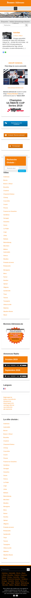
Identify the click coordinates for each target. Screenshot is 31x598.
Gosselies (6, 221)
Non (17, 595)
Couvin (5, 204)
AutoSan (16, 32)
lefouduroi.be (7, 401)
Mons (5, 273)
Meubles (5, 259)
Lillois (5, 235)
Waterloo (6, 308)
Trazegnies (6, 301)
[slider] (24, 365)
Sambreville (6, 290)
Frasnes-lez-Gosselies (10, 211)
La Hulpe (6, 228)
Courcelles (6, 201)
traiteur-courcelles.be (9, 399)
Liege (5, 232)
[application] (15, 365)
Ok (14, 595)
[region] (15, 15)
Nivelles (5, 280)
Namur (5, 277)
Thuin (5, 294)
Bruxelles (6, 187)
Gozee (5, 225)
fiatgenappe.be (7, 397)
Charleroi (6, 190)
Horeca (5, 255)
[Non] (29, 592)
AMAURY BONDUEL (15, 63)
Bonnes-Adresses (15, 2)
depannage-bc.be (8, 403)
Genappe (6, 218)
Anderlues (6, 176)
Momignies (6, 270)
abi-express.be (7, 409)
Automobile (6, 252)
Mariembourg (7, 242)
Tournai (5, 297)
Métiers (5, 249)
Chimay (5, 197)
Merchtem (6, 246)
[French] (4, 388)
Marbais (5, 239)
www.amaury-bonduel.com (15, 87)
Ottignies (6, 287)
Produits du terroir (8, 262)
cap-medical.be (7, 407)
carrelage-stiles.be (8, 405)
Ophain (5, 284)
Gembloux (6, 214)
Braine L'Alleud (18, 35)
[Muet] (21, 365)
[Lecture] (5, 365)
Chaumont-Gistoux (8, 194)
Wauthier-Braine (8, 311)
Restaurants (6, 266)
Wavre (5, 315)
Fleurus (5, 208)
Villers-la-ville (7, 304)
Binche (5, 180)
